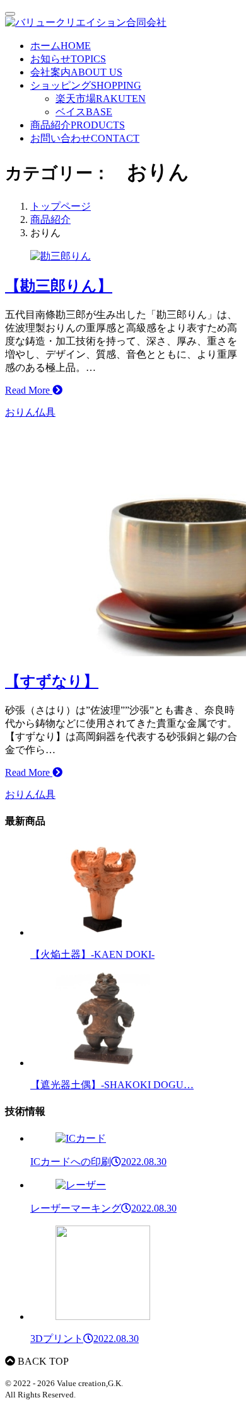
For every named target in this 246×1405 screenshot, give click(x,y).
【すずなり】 (51, 681)
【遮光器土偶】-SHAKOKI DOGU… (112, 1084)
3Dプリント (84, 1338)
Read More (28, 390)
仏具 (45, 412)
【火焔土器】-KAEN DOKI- (92, 954)
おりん (20, 412)
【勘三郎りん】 (58, 286)
